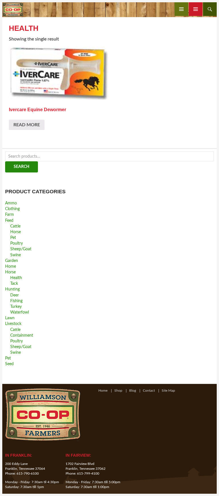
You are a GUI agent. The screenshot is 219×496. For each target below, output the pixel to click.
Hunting (12, 289)
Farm (9, 214)
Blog (132, 391)
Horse (15, 232)
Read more (26, 125)
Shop (118, 391)
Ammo (11, 203)
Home (10, 266)
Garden (11, 261)
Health (16, 278)
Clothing (12, 209)
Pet (13, 237)
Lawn (10, 318)
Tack (14, 283)
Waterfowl (19, 312)
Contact (149, 391)
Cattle (15, 226)
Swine (15, 255)
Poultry (16, 243)
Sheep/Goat (20, 249)
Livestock (13, 324)
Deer (14, 295)
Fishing (16, 301)
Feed (9, 220)
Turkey (16, 306)
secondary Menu (195, 9)
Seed (9, 364)
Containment (21, 335)
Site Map (168, 391)
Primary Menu (181, 9)
